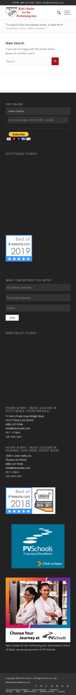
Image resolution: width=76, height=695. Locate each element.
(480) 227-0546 (14, 424)
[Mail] (51, 686)
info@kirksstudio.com (18, 428)
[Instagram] (57, 686)
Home (23, 28)
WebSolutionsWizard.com (18, 682)
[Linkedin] (62, 686)
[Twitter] (41, 686)
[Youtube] (67, 686)
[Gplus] (46, 686)
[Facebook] (36, 686)
